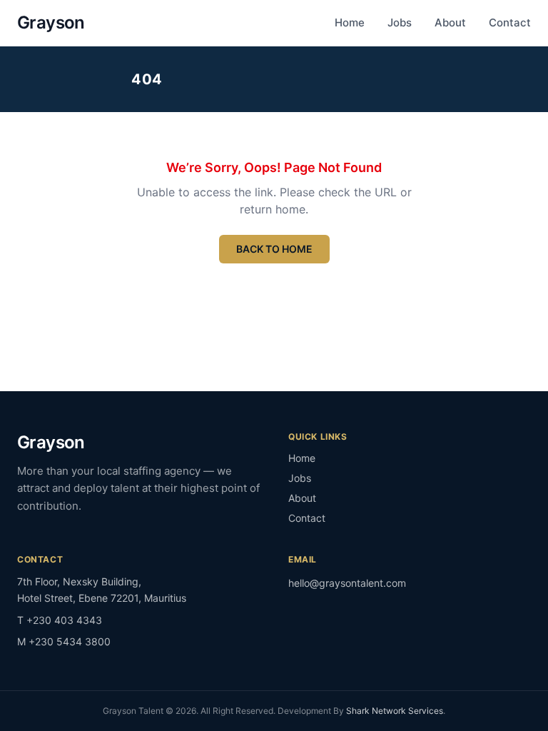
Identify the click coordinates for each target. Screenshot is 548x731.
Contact (510, 22)
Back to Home (274, 249)
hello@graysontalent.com (347, 583)
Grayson (51, 22)
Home (350, 22)
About (450, 22)
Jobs (399, 22)
